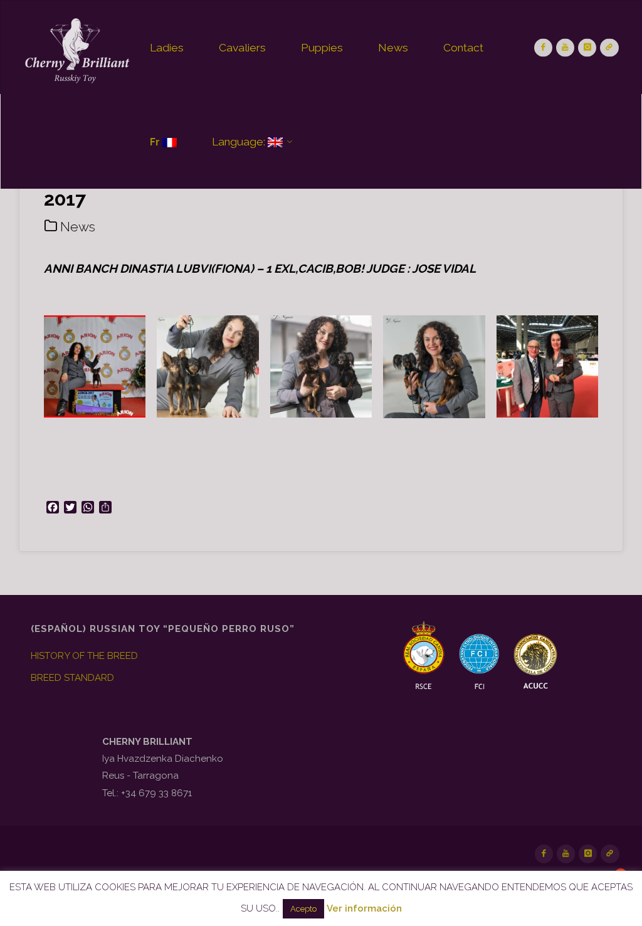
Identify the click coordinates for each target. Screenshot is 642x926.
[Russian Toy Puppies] (75, 47)
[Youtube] (565, 47)
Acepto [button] (303, 908)
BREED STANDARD (72, 677)
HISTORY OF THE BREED (84, 655)
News (77, 226)
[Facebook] (543, 47)
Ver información (364, 908)
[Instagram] (587, 47)
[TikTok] (609, 47)
